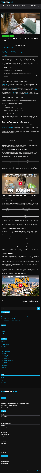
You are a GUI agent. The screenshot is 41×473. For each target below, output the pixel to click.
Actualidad (3, 341)
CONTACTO (4, 8)
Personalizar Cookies (4, 465)
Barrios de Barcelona (5, 363)
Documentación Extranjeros (7, 356)
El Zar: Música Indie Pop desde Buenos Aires (9, 314)
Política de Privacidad (5, 461)
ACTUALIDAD (8, 5)
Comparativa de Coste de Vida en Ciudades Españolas (12, 52)
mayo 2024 (3, 331)
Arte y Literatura (5, 348)
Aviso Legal (3, 459)
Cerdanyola (14, 92)
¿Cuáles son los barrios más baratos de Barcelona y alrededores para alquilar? (15, 316)
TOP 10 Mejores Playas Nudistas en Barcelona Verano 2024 (11, 321)
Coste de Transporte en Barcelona (9, 50)
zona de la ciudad (28, 257)
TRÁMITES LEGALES (24, 5)
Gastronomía (4, 349)
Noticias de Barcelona (6, 344)
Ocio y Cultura (3, 346)
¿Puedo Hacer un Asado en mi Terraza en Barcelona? (10, 320)
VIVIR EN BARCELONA (16, 5)
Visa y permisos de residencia (7, 360)
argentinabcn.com (10, 42)
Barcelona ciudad (35, 89)
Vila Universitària (10, 88)
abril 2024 (2, 333)
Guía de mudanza (5, 368)
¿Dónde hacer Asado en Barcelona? (9, 300)
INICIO (3, 5)
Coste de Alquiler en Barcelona (8, 47)
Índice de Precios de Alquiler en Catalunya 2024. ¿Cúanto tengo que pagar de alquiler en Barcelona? (30, 302)
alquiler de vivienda (6, 84)
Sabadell (26, 93)
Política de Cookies (4, 463)
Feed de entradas (4, 378)
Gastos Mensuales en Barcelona (9, 53)
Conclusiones (5, 55)
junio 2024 (3, 329)
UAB (16, 88)
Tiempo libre (4, 353)
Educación (4, 367)
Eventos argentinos (5, 342)
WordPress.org (3, 382)
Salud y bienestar (5, 370)
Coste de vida (4, 365)
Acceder (2, 377)
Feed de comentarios (4, 380)
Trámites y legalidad (4, 355)
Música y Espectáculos (6, 351)
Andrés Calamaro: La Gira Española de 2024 (8, 318)
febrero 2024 (3, 335)
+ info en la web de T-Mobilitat (30, 142)
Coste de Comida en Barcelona (8, 48)
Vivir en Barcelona (4, 362)
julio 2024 (2, 328)
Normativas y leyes (5, 358)
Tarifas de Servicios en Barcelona (9, 51)
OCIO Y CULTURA (33, 5)
